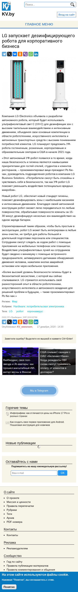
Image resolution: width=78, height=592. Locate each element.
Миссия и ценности (19, 501)
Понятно (9, 586)
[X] (9, 54)
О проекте (13, 497)
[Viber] (25, 54)
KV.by (8, 14)
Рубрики (12, 509)
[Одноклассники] (20, 54)
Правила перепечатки (20, 505)
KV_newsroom (24, 326)
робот (19, 311)
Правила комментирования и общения (31, 569)
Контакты (12, 535)
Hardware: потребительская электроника (38, 306)
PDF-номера (14, 521)
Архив (10, 517)
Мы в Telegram (39, 390)
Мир (14, 301)
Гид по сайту (14, 561)
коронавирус (35, 311)
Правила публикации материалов (27, 565)
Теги (9, 513)
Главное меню (39, 24)
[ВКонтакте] (14, 54)
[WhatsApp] (30, 54)
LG (10, 311)
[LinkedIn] (36, 54)
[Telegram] (4, 54)
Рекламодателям (17, 548)
